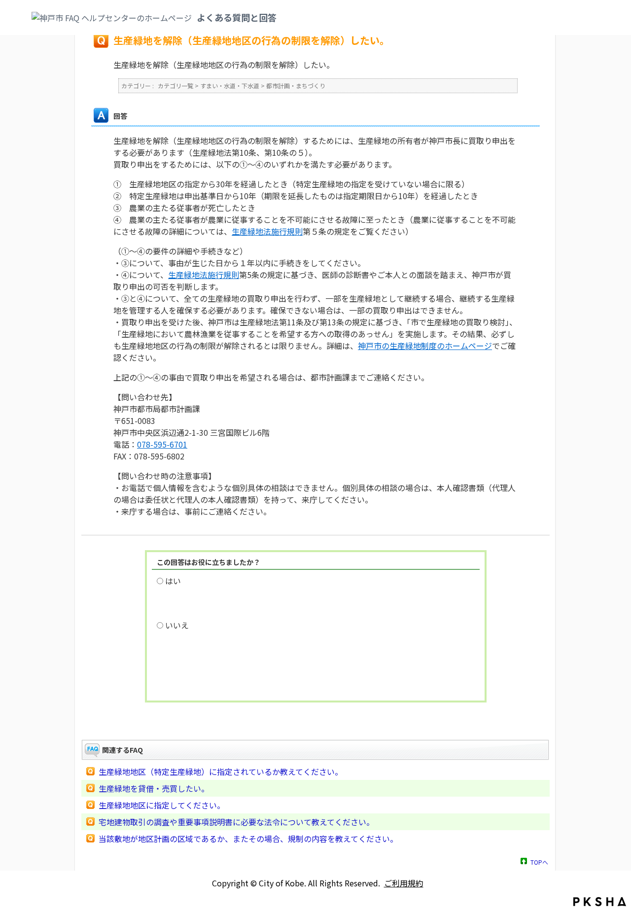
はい (173, 581)
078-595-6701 (162, 444)
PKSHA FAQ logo (599, 901)
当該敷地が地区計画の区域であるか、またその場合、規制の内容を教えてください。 (248, 838)
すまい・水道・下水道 (229, 85)
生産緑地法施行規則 (267, 231)
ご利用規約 (403, 883)
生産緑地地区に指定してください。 (162, 805)
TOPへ (539, 861)
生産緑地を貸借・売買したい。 (154, 788)
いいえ (177, 625)
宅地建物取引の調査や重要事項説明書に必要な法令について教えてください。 (236, 822)
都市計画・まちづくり (295, 85)
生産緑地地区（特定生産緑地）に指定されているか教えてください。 (221, 771)
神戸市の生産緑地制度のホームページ (425, 345)
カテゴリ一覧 (175, 85)
